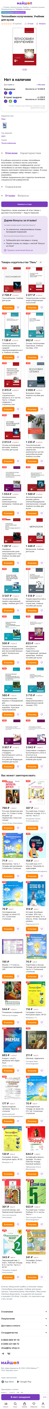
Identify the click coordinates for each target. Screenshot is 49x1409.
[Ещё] (45, 1397)
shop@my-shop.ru (10, 1348)
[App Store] (7, 1381)
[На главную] (24, 5)
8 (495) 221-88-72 (10, 1344)
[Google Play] (24, 1381)
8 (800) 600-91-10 (10, 1340)
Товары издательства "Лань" (19, 262)
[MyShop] (10, 1364)
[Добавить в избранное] (17, 307)
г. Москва (41, 85)
